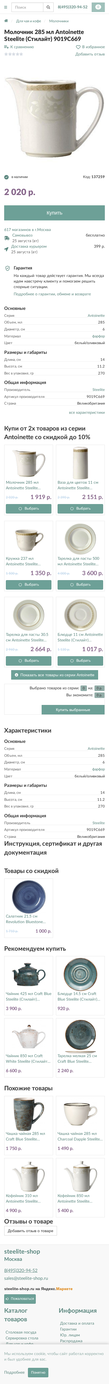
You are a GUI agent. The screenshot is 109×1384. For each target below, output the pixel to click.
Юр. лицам (70, 1335)
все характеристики (87, 413)
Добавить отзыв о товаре (30, 1231)
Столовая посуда (21, 1332)
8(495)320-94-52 (72, 7)
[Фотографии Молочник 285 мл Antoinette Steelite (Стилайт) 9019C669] (54, 116)
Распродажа (71, 1341)
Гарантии (68, 1329)
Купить (54, 213)
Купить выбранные (73, 709)
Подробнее (14, 1373)
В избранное (93, 47)
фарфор (98, 336)
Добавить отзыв (90, 54)
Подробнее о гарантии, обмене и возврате (52, 294)
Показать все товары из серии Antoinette (57, 675)
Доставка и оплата (77, 1323)
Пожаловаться (22, 1299)
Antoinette (96, 316)
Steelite (99, 390)
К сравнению (22, 47)
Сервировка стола (22, 1338)
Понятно (38, 1372)
